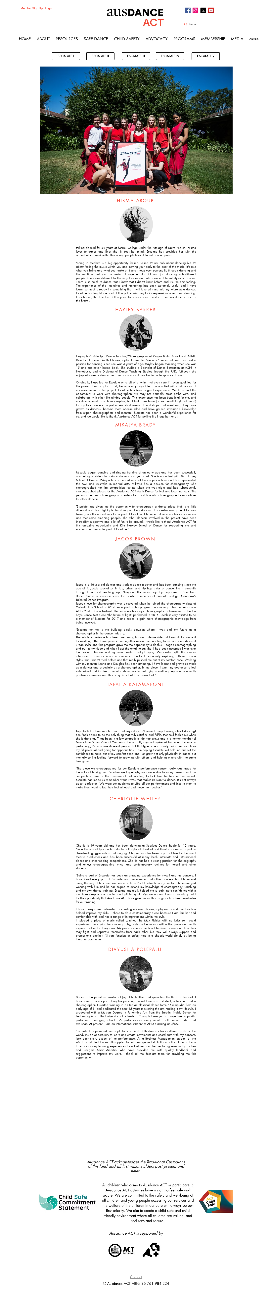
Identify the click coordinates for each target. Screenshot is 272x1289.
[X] (203, 10)
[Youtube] (211, 10)
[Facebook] (188, 10)
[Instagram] (195, 10)
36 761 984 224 (155, 1283)
